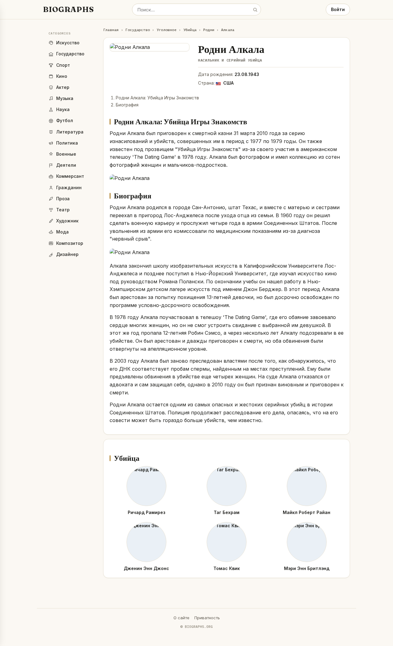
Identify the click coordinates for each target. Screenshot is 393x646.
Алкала (227, 29)
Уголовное (167, 29)
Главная (111, 29)
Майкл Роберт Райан (306, 512)
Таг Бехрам (226, 512)
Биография (127, 104)
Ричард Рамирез (146, 512)
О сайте (181, 617)
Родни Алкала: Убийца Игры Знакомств (157, 97)
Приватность (207, 617)
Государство (137, 29)
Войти (338, 9)
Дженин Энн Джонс (146, 568)
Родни (208, 29)
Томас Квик (226, 568)
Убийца (189, 29)
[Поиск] (255, 9)
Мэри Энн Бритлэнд (306, 568)
